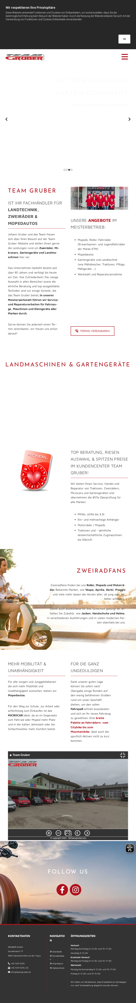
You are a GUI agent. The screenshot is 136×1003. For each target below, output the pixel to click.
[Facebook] (62, 890)
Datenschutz (58, 968)
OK (124, 39)
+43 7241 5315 (18, 963)
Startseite (57, 951)
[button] (89, 56)
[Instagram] (75, 890)
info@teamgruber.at (21, 972)
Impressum (57, 963)
